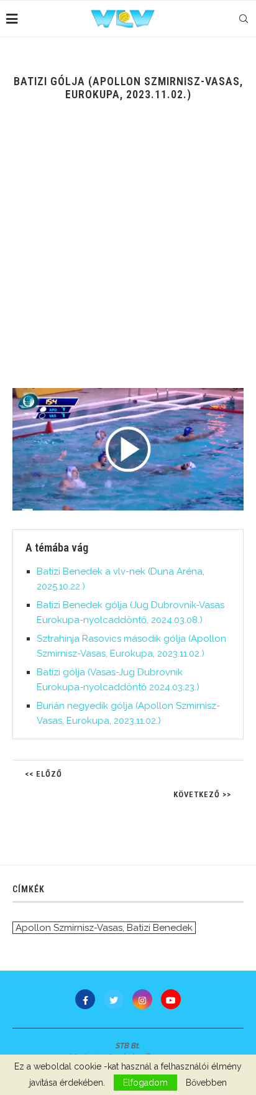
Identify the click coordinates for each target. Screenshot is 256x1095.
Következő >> (202, 794)
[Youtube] (171, 999)
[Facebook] (85, 999)
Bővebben (206, 1082)
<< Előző (43, 774)
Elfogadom (145, 1083)
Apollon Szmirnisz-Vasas (69, 927)
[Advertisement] (128, 254)
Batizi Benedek (160, 927)
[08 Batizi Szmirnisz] (128, 449)
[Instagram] (142, 999)
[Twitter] (114, 999)
